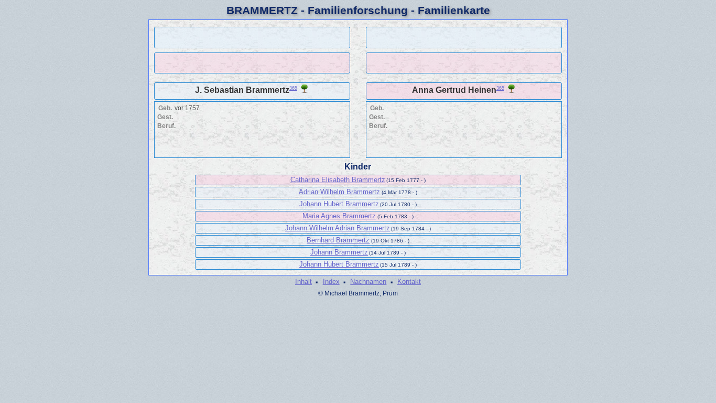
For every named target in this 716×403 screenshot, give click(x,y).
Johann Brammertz (339, 252)
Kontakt (409, 281)
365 (293, 88)
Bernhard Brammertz (338, 240)
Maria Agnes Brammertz (339, 216)
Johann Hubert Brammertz (339, 204)
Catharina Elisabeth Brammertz (337, 180)
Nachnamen (368, 281)
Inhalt (303, 281)
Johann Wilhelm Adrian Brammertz (337, 228)
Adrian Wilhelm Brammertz (339, 192)
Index (331, 281)
